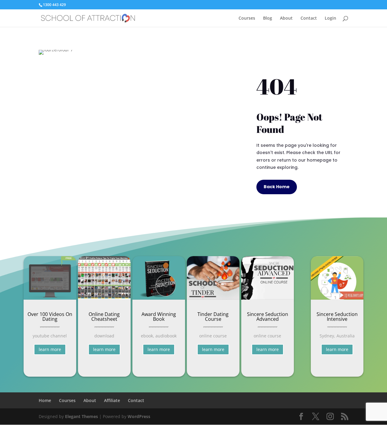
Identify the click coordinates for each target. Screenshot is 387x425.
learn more (50, 349)
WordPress (139, 416)
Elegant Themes (81, 416)
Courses (247, 18)
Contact (309, 18)
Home (45, 400)
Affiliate (112, 400)
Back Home (277, 187)
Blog (267, 18)
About (286, 18)
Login (330, 18)
